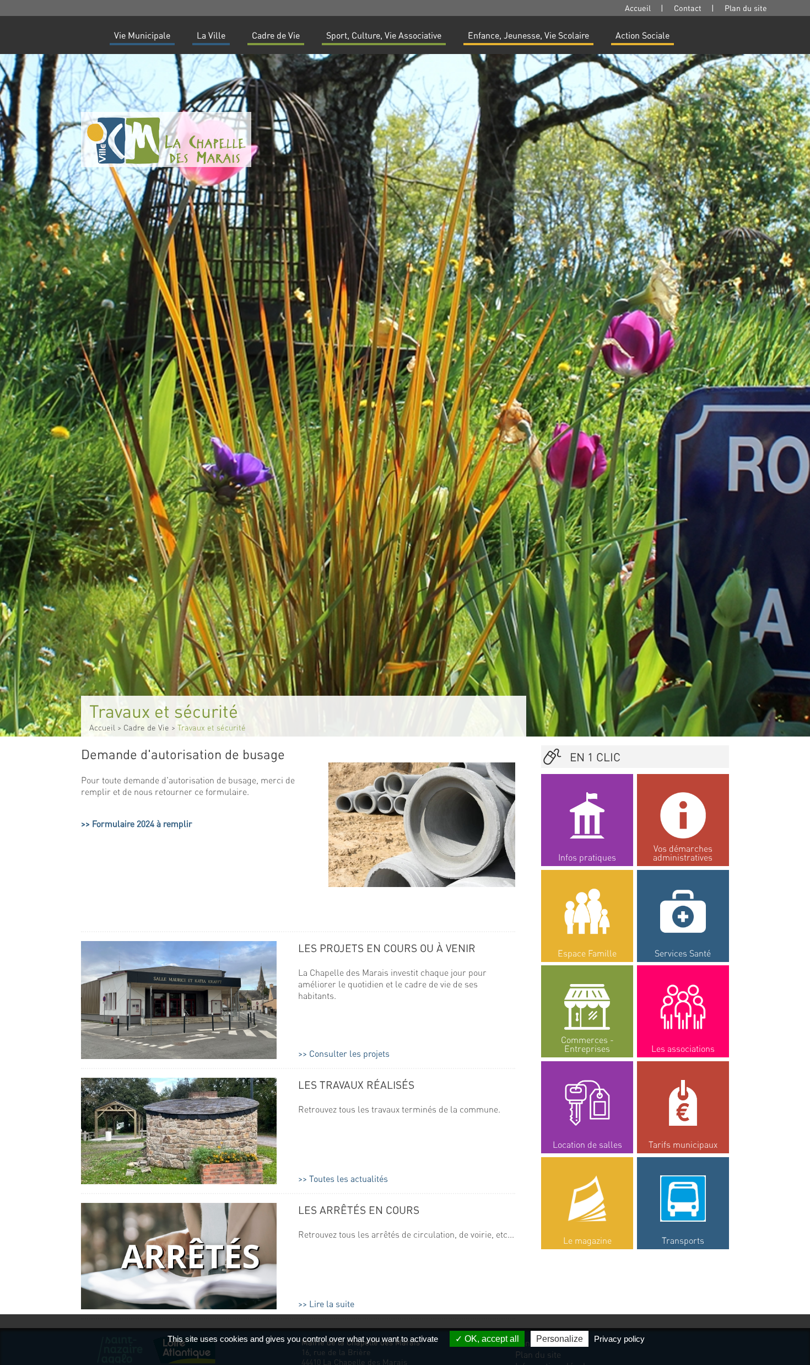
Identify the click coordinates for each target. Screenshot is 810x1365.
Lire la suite (331, 1303)
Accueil (638, 8)
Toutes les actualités (348, 1178)
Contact (687, 8)
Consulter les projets (349, 1053)
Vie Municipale (142, 35)
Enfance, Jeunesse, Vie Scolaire (528, 35)
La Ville (211, 35)
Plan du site (746, 8)
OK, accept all (490, 1338)
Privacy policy (619, 1338)
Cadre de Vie (276, 35)
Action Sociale (642, 35)
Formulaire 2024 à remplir (142, 823)
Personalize (559, 1338)
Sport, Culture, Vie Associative (383, 35)
